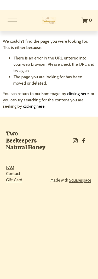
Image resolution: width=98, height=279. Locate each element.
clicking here (78, 93)
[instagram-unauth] (75, 140)
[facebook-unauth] (83, 140)
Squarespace (80, 180)
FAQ (10, 167)
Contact (13, 173)
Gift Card (14, 179)
